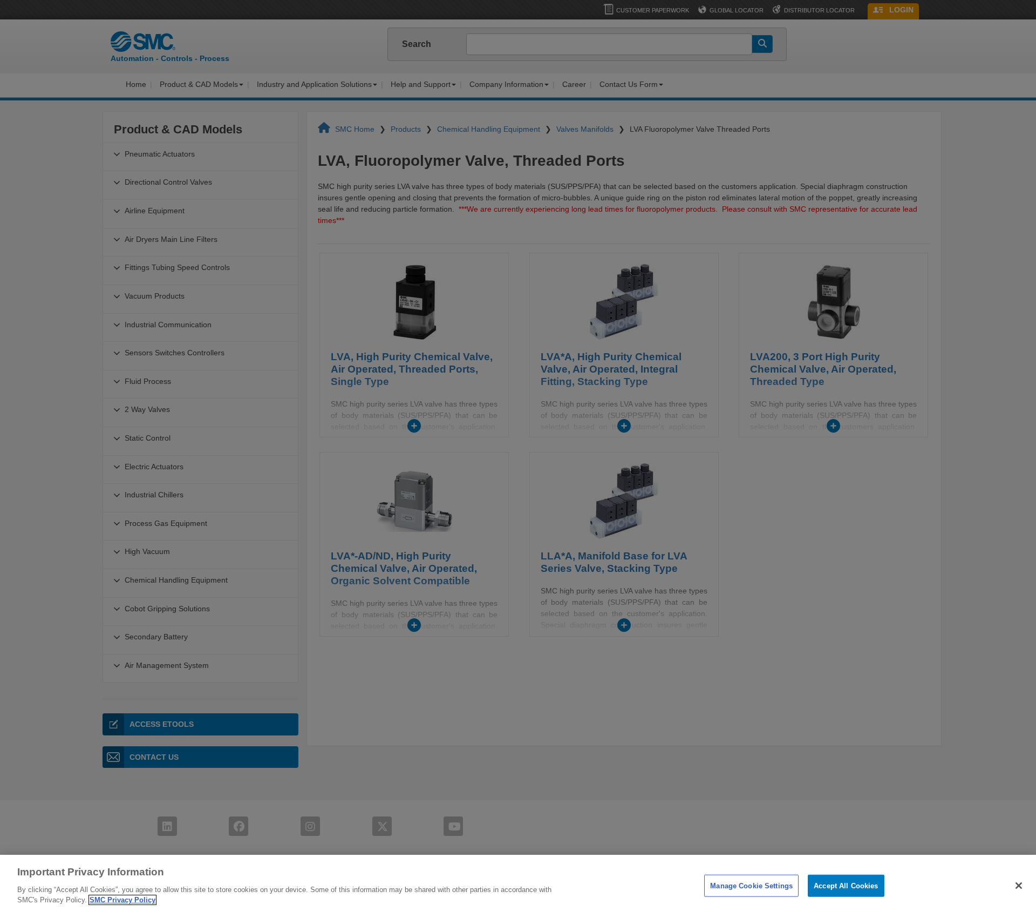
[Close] (1019, 885)
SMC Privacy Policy (122, 900)
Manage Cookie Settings (751, 885)
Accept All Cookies (846, 885)
